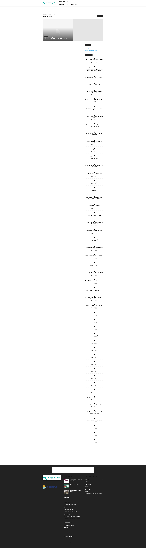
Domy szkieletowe (67, 502)
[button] (102, 4)
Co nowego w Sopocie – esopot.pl (91, 47)
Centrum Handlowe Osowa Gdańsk (94, 434)
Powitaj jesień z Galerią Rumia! (94, 149)
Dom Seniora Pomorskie (68, 501)
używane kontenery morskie (69, 528)
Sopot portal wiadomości (68, 536)
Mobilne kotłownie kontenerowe (70, 506)
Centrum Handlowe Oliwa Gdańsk (94, 376)
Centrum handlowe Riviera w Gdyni (94, 314)
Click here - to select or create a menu (68, 4)
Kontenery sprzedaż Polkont (69, 525)
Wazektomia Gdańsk (67, 514)
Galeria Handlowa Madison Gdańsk (94, 404)
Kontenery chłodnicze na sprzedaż (70, 504)
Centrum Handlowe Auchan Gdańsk (94, 342)
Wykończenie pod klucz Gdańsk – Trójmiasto (72, 516)
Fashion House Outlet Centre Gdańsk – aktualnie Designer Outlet (75, 485)
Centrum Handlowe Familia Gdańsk (94, 420)
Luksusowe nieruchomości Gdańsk (70, 542)
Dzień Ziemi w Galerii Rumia (94, 84)
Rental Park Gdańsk (94, 328)
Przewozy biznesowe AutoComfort (70, 511)
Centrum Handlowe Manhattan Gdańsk (94, 356)
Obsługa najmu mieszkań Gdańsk (91, 50)
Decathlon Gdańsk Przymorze (94, 335)
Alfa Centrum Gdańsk (94, 441)
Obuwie (49, 14)
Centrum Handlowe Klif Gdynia (94, 349)
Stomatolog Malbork (67, 538)
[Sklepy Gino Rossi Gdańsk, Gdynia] (58, 32)
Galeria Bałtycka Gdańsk (94, 427)
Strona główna (45, 14)
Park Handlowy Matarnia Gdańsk (94, 397)
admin (92, 62)
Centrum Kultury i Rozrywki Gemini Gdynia (94, 383)
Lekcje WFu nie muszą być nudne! (94, 181)
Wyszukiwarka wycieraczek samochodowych (72, 518)
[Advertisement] (73, 10)
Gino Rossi (45, 36)
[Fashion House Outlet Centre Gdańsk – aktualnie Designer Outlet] (66, 486)
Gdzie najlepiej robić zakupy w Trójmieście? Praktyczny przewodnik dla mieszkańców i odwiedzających (94, 69)
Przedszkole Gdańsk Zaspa (69, 509)
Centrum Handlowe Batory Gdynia (94, 363)
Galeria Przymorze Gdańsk (94, 390)
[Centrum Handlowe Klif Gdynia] (66, 481)
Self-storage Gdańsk (67, 527)
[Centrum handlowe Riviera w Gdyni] (66, 492)
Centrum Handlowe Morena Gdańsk (94, 369)
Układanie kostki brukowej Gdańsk (70, 513)
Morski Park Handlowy (94, 321)
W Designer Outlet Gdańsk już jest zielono (94, 77)
